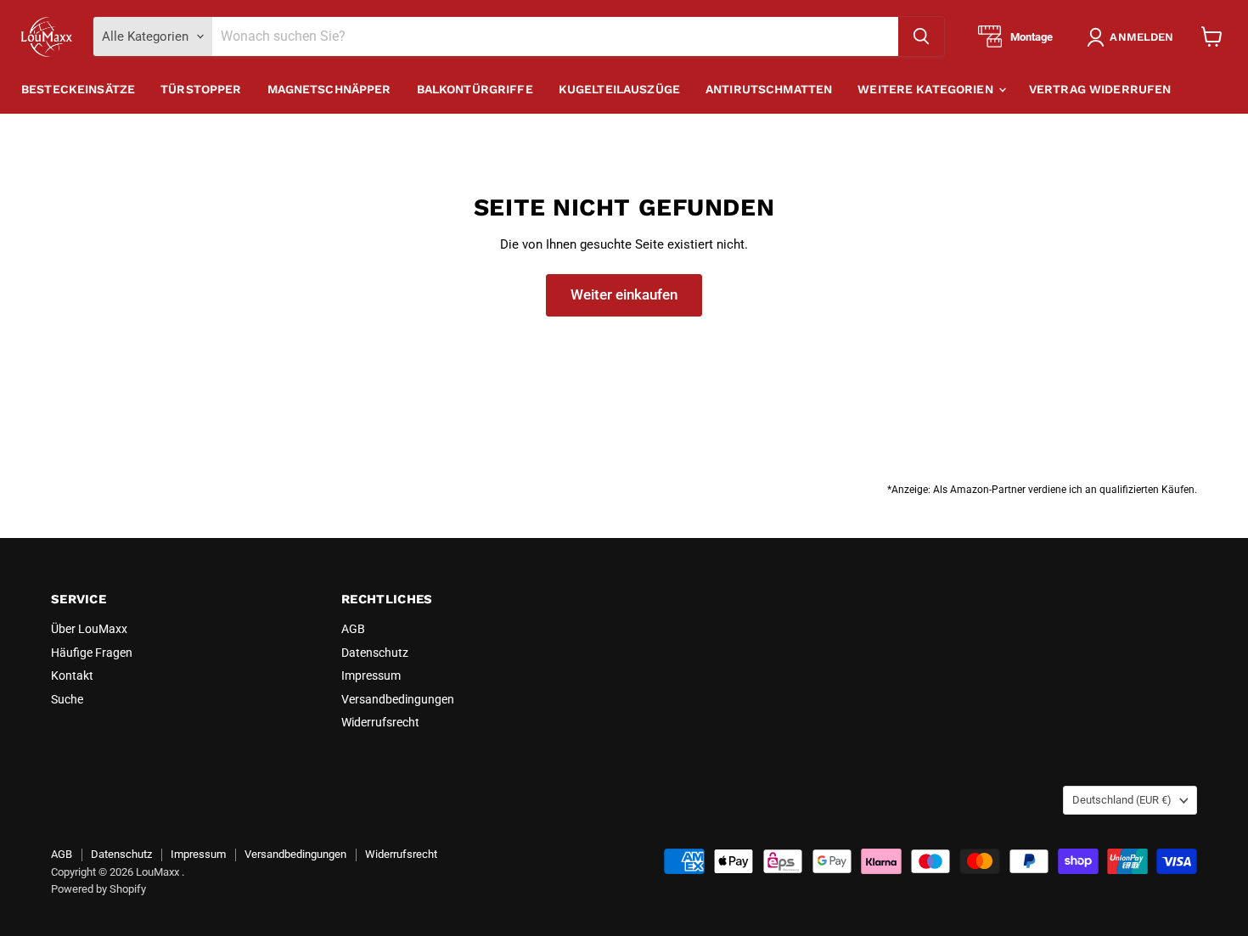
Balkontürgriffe (475, 89)
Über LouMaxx (89, 629)
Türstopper (200, 89)
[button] (1133, 37)
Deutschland (1122, 799)
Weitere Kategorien (927, 89)
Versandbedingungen (397, 699)
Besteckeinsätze (78, 89)
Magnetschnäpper (329, 89)
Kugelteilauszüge (619, 89)
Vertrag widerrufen (1100, 89)
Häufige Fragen (91, 652)
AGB (353, 629)
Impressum (371, 675)
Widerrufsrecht (380, 722)
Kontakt (72, 675)
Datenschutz (374, 652)
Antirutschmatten (769, 89)
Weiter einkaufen (624, 294)
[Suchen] (921, 36)
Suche (67, 699)
